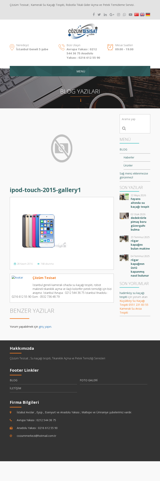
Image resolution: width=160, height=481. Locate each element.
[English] (142, 14)
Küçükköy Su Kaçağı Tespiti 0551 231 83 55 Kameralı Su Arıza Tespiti (134, 306)
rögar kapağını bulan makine (140, 244)
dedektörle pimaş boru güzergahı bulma (138, 223)
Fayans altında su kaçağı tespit (140, 203)
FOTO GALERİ (89, 380)
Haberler (129, 157)
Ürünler (128, 165)
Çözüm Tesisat (44, 278)
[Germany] (148, 14)
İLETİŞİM (15, 388)
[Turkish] (136, 14)
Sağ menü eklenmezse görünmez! (134, 175)
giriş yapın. (45, 326)
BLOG (123, 149)
